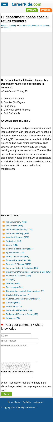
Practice (45, 10)
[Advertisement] (26, 54)
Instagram (38, 402)
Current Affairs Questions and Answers (34, 26)
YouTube (27, 402)
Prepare (31, 10)
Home (3, 26)
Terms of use (14, 402)
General (7, 28)
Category (12, 26)
